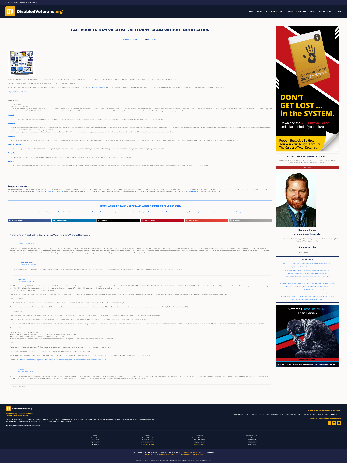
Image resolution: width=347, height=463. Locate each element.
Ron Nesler (22, 369)
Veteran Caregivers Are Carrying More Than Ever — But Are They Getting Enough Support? (307, 293)
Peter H (11, 161)
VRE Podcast (95, 442)
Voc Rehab (302, 11)
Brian (31, 149)
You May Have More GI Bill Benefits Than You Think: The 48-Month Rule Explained (307, 263)
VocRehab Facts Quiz (147, 439)
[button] (29, 220)
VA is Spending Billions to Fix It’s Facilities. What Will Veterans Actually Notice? (307, 267)
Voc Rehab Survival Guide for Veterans (48, 191)
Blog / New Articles (199, 439)
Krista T (11, 115)
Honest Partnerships (251, 442)
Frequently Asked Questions (199, 437)
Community (290, 11)
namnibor (21, 279)
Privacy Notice (252, 439)
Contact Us (95, 444)
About (259, 11)
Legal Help (251, 437)
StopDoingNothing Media (187, 452)
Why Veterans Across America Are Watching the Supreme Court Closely (307, 289)
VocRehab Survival (147, 437)
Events (312, 11)
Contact (339, 11)
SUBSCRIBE (307, 167)
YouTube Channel (95, 441)
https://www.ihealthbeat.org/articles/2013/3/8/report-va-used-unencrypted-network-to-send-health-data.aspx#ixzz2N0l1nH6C (64, 360)
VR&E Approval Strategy (147, 441)
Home (251, 11)
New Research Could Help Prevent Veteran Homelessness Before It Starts (307, 286)
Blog (280, 11)
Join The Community (199, 441)
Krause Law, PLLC (194, 191)
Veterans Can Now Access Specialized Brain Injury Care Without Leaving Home (307, 276)
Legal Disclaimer (251, 444)
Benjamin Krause (27, 262)
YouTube (322, 11)
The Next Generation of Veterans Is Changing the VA (307, 299)
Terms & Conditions (251, 441)
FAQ (330, 11)
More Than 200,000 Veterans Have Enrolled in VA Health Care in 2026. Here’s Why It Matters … (307, 283)
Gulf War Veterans (98, 87)
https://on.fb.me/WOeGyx (17, 92)
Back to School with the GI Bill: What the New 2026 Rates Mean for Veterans (307, 270)
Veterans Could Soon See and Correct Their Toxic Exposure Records (307, 273)
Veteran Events (199, 442)
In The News (270, 11)
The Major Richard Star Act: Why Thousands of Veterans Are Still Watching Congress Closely (307, 296)
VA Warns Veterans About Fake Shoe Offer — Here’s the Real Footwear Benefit (307, 280)
